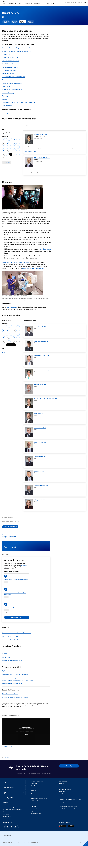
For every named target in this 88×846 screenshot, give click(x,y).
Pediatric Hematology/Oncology (12, 83)
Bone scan (4, 653)
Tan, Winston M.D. (39, 471)
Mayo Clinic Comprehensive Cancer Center (16, 262)
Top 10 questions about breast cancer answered (14, 671)
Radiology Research (8, 113)
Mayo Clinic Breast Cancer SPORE (33, 268)
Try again (26, 734)
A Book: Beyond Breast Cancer (10, 693)
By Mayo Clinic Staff (7, 517)
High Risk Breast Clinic (9, 70)
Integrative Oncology (8, 73)
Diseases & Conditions (8, 7)
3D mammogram (6, 650)
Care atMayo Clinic (30, 22)
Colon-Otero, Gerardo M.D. (41, 341)
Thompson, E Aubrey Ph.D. (41, 485)
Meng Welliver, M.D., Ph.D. (41, 134)
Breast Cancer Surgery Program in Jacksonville (16, 51)
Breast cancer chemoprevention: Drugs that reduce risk (16, 633)
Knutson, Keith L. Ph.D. (40, 428)
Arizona (3, 350)
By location (4, 129)
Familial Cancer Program (9, 64)
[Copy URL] (35, 731)
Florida (3, 352)
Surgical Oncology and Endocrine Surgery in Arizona (18, 102)
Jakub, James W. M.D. (40, 413)
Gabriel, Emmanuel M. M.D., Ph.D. (43, 370)
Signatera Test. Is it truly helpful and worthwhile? (16, 607)
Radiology (5, 96)
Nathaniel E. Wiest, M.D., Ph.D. (42, 157)
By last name (5, 136)
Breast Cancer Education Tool (10, 636)
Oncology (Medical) (8, 80)
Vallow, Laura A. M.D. (39, 500)
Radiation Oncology (8, 93)
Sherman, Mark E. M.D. (40, 456)
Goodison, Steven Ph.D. (40, 384)
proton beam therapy (45, 249)
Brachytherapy (6, 657)
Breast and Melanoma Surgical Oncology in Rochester (19, 48)
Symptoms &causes (6, 22)
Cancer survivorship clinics (10, 61)
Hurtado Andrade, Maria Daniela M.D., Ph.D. (45, 399)
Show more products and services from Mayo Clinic (15, 697)
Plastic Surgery (6, 86)
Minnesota (4, 354)
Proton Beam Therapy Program (12, 89)
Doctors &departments (22, 22)
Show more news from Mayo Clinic (11, 683)
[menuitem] (6, 22)
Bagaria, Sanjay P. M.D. (40, 326)
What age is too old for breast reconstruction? (16, 579)
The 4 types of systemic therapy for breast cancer (15, 674)
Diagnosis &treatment (14, 22)
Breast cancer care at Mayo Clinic (11, 521)
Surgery (4, 99)
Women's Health (7, 105)
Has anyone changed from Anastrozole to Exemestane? (15, 593)
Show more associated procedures (11, 660)
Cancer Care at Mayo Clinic (10, 57)
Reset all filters (7, 162)
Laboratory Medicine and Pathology (13, 77)
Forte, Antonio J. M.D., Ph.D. (41, 355)
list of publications (11, 307)
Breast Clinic (6, 54)
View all (3, 356)
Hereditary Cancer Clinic (10, 67)
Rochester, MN (8, 132)
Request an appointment (10, 526)
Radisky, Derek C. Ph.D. (40, 442)
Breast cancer (10, 13)
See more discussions (16, 617)
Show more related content (9, 639)
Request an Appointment (9, 16)
